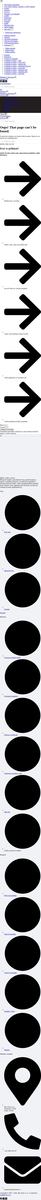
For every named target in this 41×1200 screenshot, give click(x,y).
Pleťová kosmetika (10, 99)
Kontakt (7, 110)
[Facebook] (1, 1199)
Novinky (7, 103)
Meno (2, 425)
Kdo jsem (7, 108)
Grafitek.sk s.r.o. (5, 1195)
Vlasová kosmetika (10, 101)
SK (1, 89)
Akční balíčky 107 (12, 105)
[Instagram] (4, 1199)
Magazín (7, 106)
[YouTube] (6, 1199)
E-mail (2, 427)
